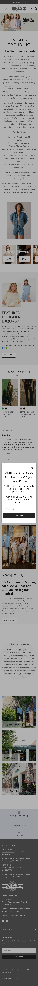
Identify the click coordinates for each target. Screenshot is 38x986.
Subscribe (19, 516)
